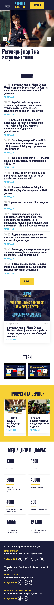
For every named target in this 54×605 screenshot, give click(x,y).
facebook (31, 559)
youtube (20, 559)
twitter (37, 559)
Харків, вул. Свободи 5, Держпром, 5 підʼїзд (26, 569)
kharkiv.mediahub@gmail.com (19, 577)
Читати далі (9, 97)
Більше (27, 281)
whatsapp (42, 559)
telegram (26, 559)
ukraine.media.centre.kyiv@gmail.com (23, 553)
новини (37, 5)
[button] (5, 39)
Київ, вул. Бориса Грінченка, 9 (22, 546)
